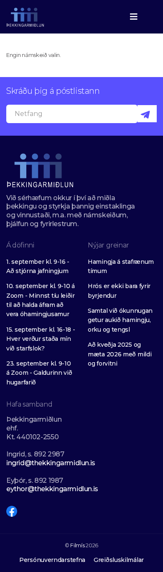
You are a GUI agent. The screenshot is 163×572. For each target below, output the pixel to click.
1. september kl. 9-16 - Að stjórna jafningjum (37, 266)
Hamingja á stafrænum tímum (121, 266)
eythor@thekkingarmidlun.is (52, 489)
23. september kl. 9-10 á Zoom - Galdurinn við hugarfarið (39, 373)
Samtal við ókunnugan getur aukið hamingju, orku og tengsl (120, 320)
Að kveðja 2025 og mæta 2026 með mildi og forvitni (119, 354)
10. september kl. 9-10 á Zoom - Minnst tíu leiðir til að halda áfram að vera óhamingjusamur (40, 300)
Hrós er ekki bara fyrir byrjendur (119, 290)
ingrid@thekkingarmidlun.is (50, 463)
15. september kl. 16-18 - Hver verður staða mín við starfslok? (40, 339)
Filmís (77, 545)
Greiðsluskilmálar (119, 560)
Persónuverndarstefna (52, 560)
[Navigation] (134, 16)
